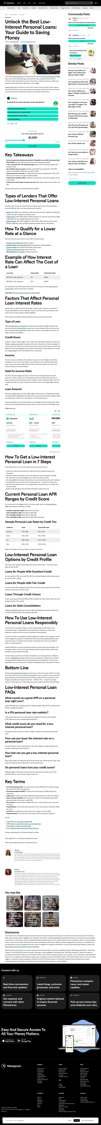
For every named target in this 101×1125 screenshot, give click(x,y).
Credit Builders (40, 1075)
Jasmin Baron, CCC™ (30, 41)
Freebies (61, 1085)
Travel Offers (83, 1082)
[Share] (16, 123)
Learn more (21, 1120)
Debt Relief (82, 1070)
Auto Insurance (83, 1073)
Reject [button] (69, 1120)
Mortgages (39, 1081)
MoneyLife (39, 1100)
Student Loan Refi (84, 1071)
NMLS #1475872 (68, 1117)
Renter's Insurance (84, 1081)
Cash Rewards (62, 1087)
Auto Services (83, 1076)
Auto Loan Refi (83, 1075)
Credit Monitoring (84, 1068)
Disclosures (77, 1117)
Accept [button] (76, 1120)
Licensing (61, 1108)
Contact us (61, 1097)
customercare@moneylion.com (87, 1102)
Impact (38, 1106)
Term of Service (62, 1100)
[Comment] (11, 123)
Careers (39, 1099)
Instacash (39, 1073)
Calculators (40, 1102)
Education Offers (84, 1079)
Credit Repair (83, 1084)
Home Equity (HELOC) (42, 1079)
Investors (39, 1103)
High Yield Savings (63, 1073)
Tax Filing (82, 1078)
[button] (88, 1120)
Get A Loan (21, 14)
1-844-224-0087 (84, 1100)
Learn (6, 14)
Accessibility (62, 1110)
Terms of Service (50, 1117)
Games (60, 1084)
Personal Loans (13, 14)
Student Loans (40, 1078)
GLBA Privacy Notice (63, 1106)
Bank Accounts (62, 1070)
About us (39, 1097)
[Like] (8, 123)
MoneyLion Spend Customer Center (67, 1111)
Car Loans (39, 1082)
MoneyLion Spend (63, 1068)
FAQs (60, 1099)
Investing (61, 1075)
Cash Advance (40, 1071)
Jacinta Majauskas (14, 41)
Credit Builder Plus (41, 1076)
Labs (38, 1105)
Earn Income (62, 1071)
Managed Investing (63, 1076)
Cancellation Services (85, 1086)
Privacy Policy (62, 1102)
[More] (56, 98)
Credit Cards (40, 1070)
